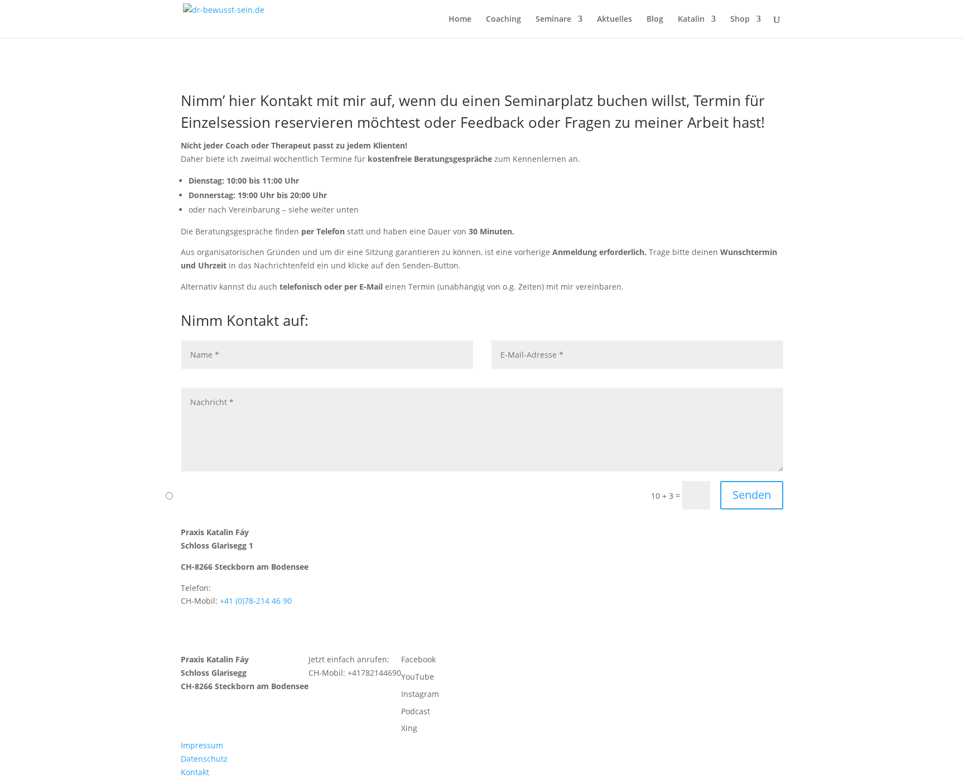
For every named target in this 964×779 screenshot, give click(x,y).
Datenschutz (204, 758)
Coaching (503, 19)
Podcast (415, 711)
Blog (655, 19)
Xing (409, 728)
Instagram (420, 694)
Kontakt (195, 772)
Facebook (418, 659)
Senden (751, 494)
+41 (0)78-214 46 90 (256, 600)
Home (460, 19)
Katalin (691, 19)
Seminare (553, 19)
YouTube (417, 676)
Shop (740, 19)
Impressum (202, 745)
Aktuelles (614, 19)
